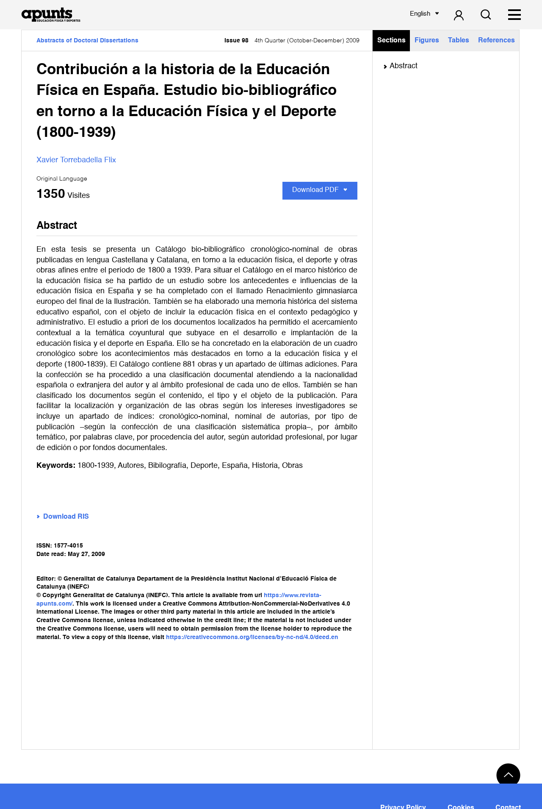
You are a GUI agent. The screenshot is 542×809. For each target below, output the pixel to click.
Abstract (404, 66)
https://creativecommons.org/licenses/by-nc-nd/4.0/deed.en (252, 637)
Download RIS (66, 517)
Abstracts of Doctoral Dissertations (87, 41)
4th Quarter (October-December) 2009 (291, 41)
